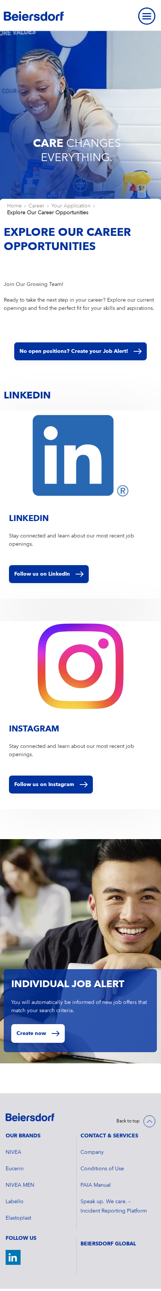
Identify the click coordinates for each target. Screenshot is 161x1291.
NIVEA (13, 1152)
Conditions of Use (102, 1168)
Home (14, 206)
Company (92, 1152)
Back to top (128, 1121)
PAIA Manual (95, 1185)
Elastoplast (18, 1218)
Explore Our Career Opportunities (47, 212)
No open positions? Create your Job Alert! (73, 351)
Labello (15, 1201)
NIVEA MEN (20, 1185)
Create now (31, 1033)
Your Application (71, 206)
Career (36, 206)
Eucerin (15, 1168)
